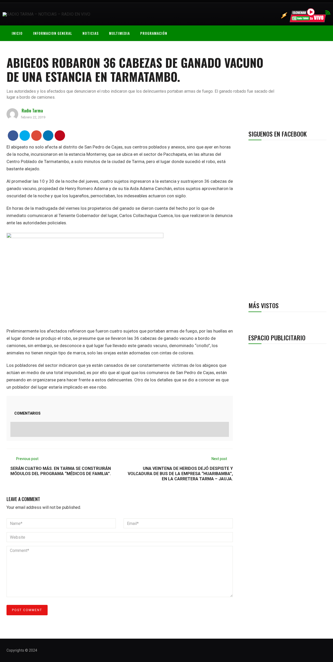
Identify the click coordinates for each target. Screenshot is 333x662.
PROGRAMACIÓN (153, 33)
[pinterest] (60, 135)
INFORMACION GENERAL (52, 33)
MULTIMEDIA (119, 33)
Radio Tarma (32, 110)
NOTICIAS (90, 33)
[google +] (36, 135)
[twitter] (24, 135)
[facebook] (13, 135)
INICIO (17, 33)
